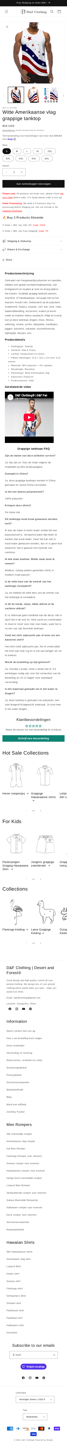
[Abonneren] (54, 1355)
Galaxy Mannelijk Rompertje (22, 1200)
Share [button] (9, 259)
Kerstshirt (12, 1332)
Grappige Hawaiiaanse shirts (43, 795)
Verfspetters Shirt (16, 1296)
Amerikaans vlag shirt (19, 1259)
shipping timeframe (12, 211)
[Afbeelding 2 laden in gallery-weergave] (33, 95)
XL (37, 151)
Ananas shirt (13, 1281)
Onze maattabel (15, 1045)
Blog (9, 1097)
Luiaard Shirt (14, 1266)
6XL (47, 158)
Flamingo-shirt (15, 1288)
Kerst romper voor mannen (22, 1214)
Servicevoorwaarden (18, 1082)
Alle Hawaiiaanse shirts (20, 1251)
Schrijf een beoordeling (33, 738)
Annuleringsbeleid (17, 1067)
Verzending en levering (19, 1053)
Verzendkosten (8, 130)
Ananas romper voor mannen (23, 1163)
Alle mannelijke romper (19, 1134)
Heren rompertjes (13, 793)
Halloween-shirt (15, 1325)
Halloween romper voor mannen (24, 1207)
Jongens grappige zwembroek (42, 864)
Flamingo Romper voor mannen (24, 1156)
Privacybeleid (14, 1075)
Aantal (5, 166)
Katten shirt (13, 1273)
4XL (21, 158)
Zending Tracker (16, 1111)
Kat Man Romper (16, 1148)
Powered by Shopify (44, 1440)
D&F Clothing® (28, 1440)
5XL (34, 158)
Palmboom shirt (15, 1310)
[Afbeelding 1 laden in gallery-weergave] (16, 95)
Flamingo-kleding (13, 929)
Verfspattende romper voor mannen (26, 1192)
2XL (50, 151)
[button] (6, 11)
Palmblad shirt (14, 1318)
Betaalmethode (15, 1089)
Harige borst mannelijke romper (24, 1178)
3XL (8, 158)
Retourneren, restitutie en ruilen (24, 1060)
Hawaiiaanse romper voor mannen (26, 1170)
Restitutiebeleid (15, 1229)
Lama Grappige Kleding (41, 931)
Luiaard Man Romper (18, 1185)
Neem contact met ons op (21, 1031)
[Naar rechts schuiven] (63, 95)
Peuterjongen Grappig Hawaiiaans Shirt (15, 866)
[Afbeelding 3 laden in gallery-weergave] (51, 95)
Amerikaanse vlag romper (21, 1141)
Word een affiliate (16, 1104)
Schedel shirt (14, 1303)
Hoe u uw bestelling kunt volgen (24, 1038)
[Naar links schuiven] (3, 95)
